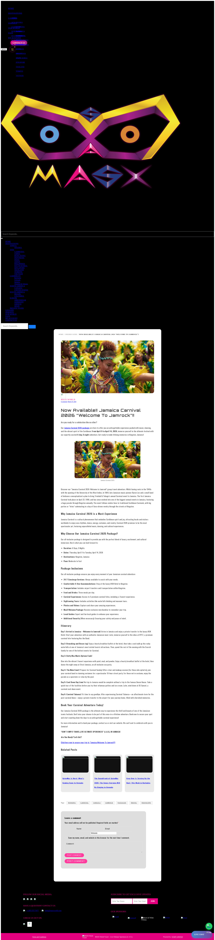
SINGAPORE (20, 62)
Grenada (17, 280)
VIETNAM (19, 76)
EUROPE (13, 298)
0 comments (64, 401)
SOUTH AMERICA (17, 292)
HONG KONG (20, 256)
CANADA (19, 36)
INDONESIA (19, 258)
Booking (72, 803)
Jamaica (17, 282)
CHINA (17, 254)
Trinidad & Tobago (21, 284)
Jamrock (109, 803)
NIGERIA (19, 22)
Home (61, 334)
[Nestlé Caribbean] (116, 918)
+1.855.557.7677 (32, 911)
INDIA (16, 260)
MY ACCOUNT (11, 318)
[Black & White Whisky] (148, 918)
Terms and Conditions (39, 937)
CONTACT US (11, 320)
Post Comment (74, 855)
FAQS (7, 316)
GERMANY (20, 49)
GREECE (19, 53)
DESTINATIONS (15, 13)
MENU (4, 49)
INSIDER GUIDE (71, 334)
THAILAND (20, 67)
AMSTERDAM (21, 45)
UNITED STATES (21, 290)
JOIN (153, 901)
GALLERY (9, 310)
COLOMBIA (19, 296)
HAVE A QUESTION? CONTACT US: (39, 906)
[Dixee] (184, 918)
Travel (134, 803)
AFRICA (14, 18)
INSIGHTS (9, 312)
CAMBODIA (20, 27)
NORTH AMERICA (17, 286)
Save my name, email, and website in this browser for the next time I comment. (98, 837)
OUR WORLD (10, 314)
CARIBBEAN (15, 276)
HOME (11, 8)
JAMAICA (97, 803)
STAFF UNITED (177, 937)
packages (122, 803)
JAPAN (17, 262)
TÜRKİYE (19, 71)
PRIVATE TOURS (17, 308)
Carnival (84, 803)
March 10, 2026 (72, 401)
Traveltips (146, 803)
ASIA (12, 250)
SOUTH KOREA (20, 266)
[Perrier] (167, 918)
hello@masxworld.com (53, 911)
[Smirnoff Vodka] (131, 918)
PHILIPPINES (19, 264)
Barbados (19, 31)
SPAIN (18, 58)
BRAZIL (19, 40)
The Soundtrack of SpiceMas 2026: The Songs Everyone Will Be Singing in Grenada (107, 782)
